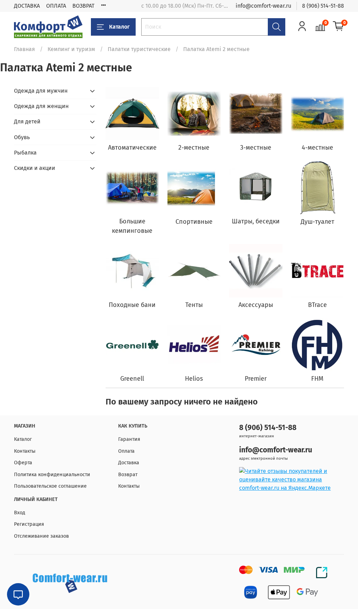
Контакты (25, 451)
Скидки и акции (34, 168)
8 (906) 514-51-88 (323, 5)
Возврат (127, 475)
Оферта (23, 463)
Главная (24, 49)
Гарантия (129, 439)
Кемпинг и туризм (71, 49)
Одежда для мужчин (40, 90)
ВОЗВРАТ (83, 5)
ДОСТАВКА (27, 5)
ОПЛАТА (56, 5)
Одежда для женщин (41, 106)
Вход (19, 513)
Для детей (27, 121)
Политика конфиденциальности (52, 475)
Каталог (119, 26)
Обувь (22, 137)
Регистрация (29, 524)
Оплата (126, 451)
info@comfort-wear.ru (263, 5)
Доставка (128, 463)
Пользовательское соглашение (50, 486)
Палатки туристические (139, 49)
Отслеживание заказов (41, 536)
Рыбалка (25, 152)
